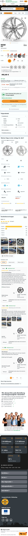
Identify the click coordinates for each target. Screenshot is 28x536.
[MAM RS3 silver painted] (11, 56)
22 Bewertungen (13, 50)
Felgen (15, 13)
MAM (19, 13)
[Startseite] (1, 13)
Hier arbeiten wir (16, 430)
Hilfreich (5, 300)
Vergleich (13, 3)
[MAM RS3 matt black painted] (19, 56)
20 (22, 61)
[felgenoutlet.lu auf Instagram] (7, 520)
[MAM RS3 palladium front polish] (24, 56)
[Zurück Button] (7, 378)
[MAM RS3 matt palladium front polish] (15, 56)
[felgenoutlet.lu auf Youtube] (11, 520)
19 (18, 61)
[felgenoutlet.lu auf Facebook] (3, 520)
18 (13, 61)
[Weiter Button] (20, 378)
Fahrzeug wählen (8, 13)
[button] (14, 116)
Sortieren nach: (4, 259)
